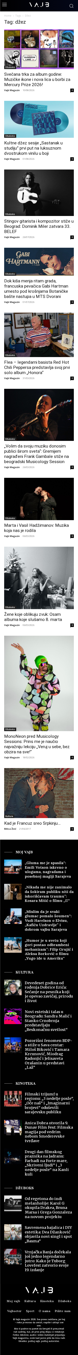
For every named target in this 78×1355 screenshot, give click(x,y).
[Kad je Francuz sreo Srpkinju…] (39, 793)
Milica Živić (10, 828)
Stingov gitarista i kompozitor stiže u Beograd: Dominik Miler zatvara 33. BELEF (39, 226)
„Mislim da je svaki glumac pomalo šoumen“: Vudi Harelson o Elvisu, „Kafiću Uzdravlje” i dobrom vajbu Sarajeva (48, 920)
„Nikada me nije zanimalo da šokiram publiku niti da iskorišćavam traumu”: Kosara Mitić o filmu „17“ (49, 894)
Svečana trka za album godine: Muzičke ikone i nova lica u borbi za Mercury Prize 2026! (37, 79)
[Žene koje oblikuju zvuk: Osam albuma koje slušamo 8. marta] (39, 578)
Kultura (9, 816)
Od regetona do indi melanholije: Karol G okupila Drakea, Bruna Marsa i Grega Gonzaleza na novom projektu (48, 1207)
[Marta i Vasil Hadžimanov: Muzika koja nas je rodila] (39, 499)
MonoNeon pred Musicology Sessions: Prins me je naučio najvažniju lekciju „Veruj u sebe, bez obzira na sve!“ (37, 744)
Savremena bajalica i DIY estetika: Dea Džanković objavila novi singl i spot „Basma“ (48, 1234)
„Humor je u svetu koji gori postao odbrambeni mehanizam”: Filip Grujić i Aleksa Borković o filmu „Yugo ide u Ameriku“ (49, 949)
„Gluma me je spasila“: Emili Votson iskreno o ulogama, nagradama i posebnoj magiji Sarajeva (48, 869)
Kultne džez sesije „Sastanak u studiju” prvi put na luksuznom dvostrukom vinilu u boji (33, 148)
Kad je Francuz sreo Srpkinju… (32, 823)
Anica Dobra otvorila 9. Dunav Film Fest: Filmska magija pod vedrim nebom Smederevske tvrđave (49, 1132)
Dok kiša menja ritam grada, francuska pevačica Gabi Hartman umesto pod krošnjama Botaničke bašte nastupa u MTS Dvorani (36, 288)
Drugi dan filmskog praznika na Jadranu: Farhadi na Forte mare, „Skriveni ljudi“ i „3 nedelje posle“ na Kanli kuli (47, 1163)
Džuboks (10, 67)
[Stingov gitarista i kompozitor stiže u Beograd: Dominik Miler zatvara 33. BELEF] (39, 193)
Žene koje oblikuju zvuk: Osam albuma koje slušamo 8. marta (33, 617)
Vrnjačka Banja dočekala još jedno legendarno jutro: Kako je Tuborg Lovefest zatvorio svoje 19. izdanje (48, 1261)
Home (7, 15)
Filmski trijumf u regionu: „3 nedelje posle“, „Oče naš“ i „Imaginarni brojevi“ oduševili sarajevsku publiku (49, 1103)
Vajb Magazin (12, 90)
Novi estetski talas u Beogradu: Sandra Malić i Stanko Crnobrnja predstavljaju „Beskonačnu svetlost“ (48, 1020)
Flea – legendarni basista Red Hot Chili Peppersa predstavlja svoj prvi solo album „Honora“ (37, 367)
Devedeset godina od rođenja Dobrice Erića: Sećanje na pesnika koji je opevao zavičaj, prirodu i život (49, 992)
